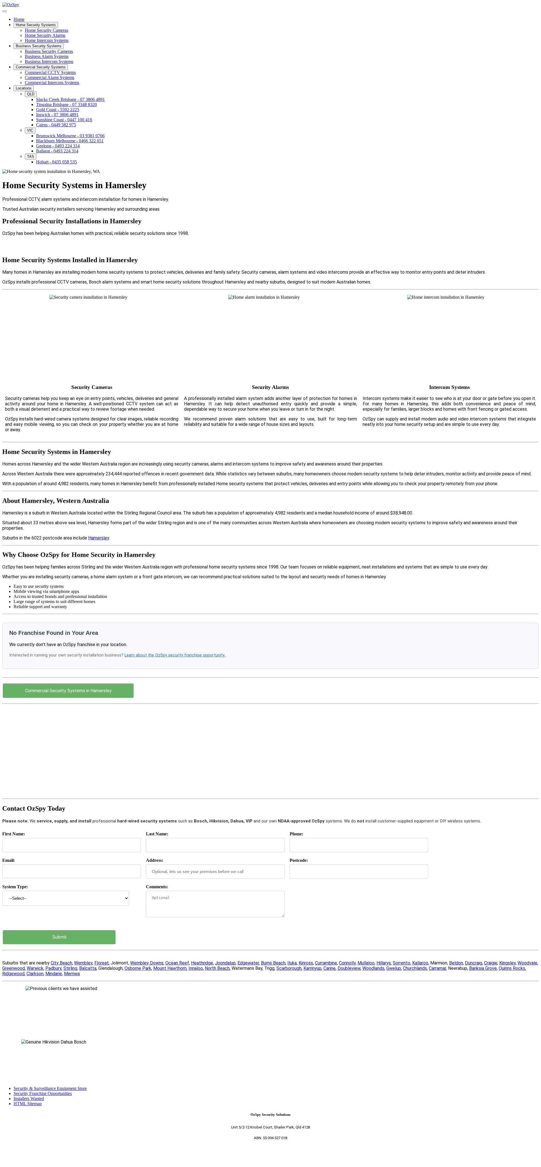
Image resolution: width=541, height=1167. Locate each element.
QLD (30, 94)
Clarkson (34, 973)
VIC (30, 130)
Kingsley (507, 963)
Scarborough (288, 968)
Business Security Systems (38, 46)
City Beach (61, 963)
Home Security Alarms (45, 35)
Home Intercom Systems (46, 40)
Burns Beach (273, 963)
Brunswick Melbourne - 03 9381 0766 (70, 135)
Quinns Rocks (512, 968)
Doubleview (349, 968)
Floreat (101, 963)
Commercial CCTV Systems (50, 72)
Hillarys (383, 963)
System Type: (15, 886)
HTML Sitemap (28, 1103)
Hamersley (98, 538)
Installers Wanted (29, 1098)
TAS (30, 156)
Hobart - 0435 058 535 (56, 161)
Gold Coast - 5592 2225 (57, 109)
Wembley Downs (146, 963)
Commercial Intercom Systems (52, 82)
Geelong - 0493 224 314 (58, 145)
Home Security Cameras (46, 30)
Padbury (53, 968)
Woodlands (373, 968)
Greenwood (13, 968)
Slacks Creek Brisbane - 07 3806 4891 (70, 99)
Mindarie (53, 973)
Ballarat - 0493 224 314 (57, 151)
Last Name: (157, 833)
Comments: (157, 886)
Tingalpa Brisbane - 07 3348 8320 (66, 104)
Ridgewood (13, 973)
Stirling (70, 968)
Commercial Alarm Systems (49, 77)
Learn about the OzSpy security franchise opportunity (175, 655)
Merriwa (72, 973)
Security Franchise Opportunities (43, 1093)
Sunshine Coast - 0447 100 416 (64, 119)
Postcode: (299, 860)
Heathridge (202, 963)
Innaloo (196, 968)
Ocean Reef (177, 963)
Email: (8, 860)
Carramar (437, 968)
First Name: (13, 833)
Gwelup (393, 968)
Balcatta (87, 968)
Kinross (306, 963)
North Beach (217, 968)
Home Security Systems (36, 25)
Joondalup (225, 963)
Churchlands (415, 968)
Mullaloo (366, 963)
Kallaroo (420, 963)
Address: (154, 860)
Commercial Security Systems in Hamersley (68, 690)
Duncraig (473, 963)
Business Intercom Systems (49, 61)
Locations (24, 88)
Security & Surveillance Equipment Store (50, 1088)
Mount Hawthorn (170, 968)
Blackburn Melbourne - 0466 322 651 (70, 140)
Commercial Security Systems (41, 67)
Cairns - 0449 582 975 (56, 124)
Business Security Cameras (49, 51)
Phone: (296, 833)
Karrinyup (312, 968)
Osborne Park (138, 968)
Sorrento (401, 963)
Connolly (347, 963)
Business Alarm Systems (46, 56)
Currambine (326, 963)
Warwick (35, 968)
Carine (329, 968)
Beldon (456, 963)
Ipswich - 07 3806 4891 (57, 114)
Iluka (292, 963)
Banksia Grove (483, 968)
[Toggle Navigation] (4, 11)
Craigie (490, 963)
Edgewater (248, 963)
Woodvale (527, 963)
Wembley (83, 963)
